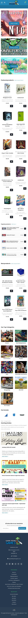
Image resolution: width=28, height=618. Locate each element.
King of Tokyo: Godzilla (7, 153)
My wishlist (14, 600)
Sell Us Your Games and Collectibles (14, 586)
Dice (2, 361)
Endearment (21, 97)
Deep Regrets (7, 208)
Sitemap (14, 582)
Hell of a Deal (20, 153)
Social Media (14, 574)
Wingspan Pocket (7, 97)
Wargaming (3, 377)
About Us (14, 572)
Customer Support (14, 578)
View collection (18, 80)
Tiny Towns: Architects (20, 310)
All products (14, 604)
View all (13, 224)
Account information (14, 594)
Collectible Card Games (19, 361)
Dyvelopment (14, 614)
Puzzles (16, 346)
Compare (14, 602)
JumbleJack (21, 180)
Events (2, 330)
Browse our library (14, 47)
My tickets (14, 598)
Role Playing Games (19, 330)
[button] (2, 23)
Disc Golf (16, 377)
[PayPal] (14, 610)
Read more (5, 456)
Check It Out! (14, 66)
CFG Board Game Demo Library (14, 588)
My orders (14, 596)
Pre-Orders (3, 393)
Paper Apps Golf (21, 124)
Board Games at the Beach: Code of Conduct (14, 584)
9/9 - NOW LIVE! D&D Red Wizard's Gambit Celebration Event (7, 282)
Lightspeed (22, 613)
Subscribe (23, 528)
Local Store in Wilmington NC (14, 580)
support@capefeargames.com (15, 558)
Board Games (3, 346)
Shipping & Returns (14, 576)
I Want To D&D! (14, 23)
